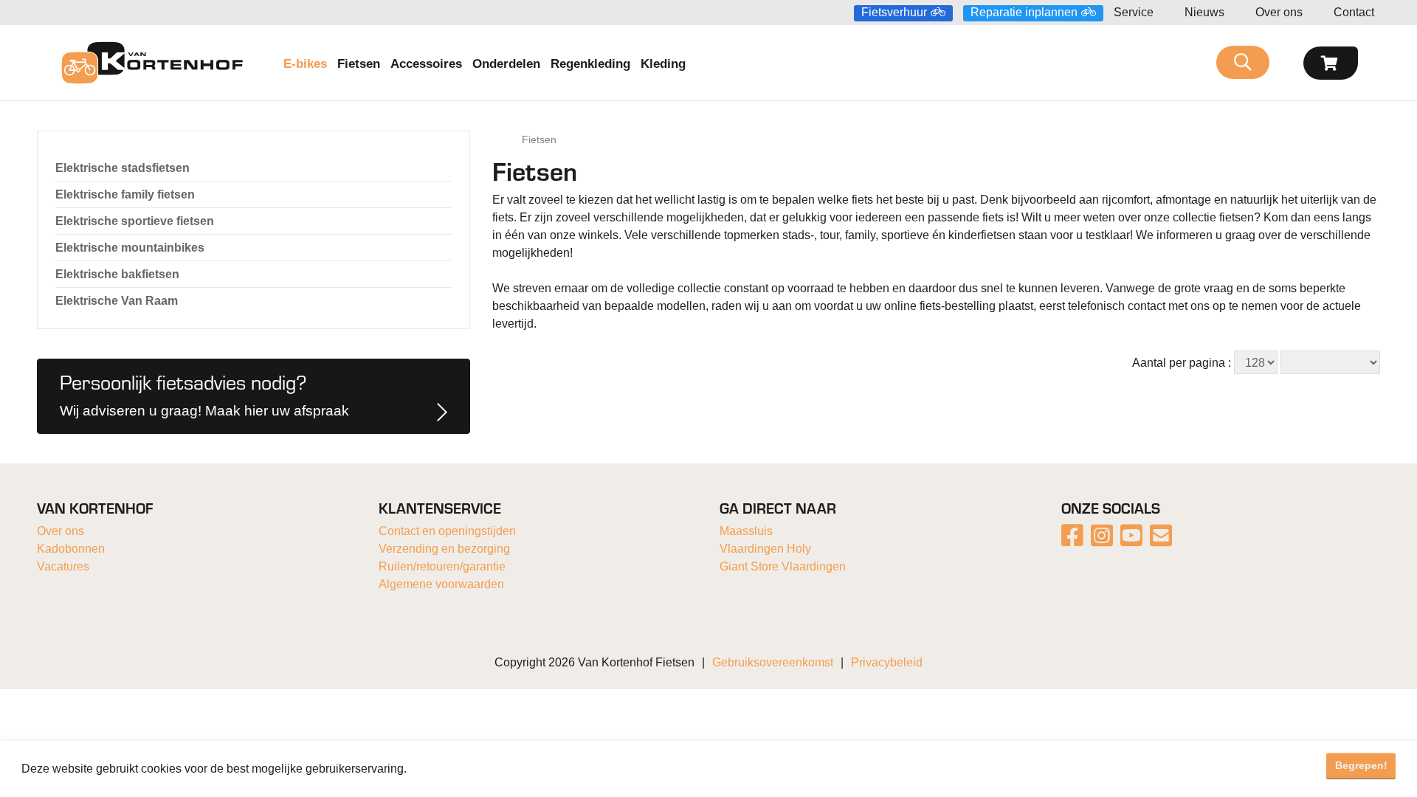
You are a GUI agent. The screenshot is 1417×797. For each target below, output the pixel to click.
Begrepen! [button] (1361, 765)
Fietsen (358, 64)
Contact (1354, 12)
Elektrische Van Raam (116, 300)
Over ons (1279, 12)
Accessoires (426, 64)
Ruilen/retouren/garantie (442, 566)
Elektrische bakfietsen (117, 274)
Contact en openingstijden (447, 531)
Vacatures (63, 566)
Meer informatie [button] (452, 768)
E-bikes (305, 64)
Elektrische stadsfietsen (122, 168)
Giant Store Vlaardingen (783, 566)
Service (1134, 12)
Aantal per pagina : (1181, 362)
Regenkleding (590, 64)
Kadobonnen (71, 548)
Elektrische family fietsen (125, 194)
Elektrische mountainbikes (129, 247)
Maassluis (746, 531)
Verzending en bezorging (444, 548)
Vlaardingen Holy (765, 548)
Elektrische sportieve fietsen (134, 221)
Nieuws (1204, 12)
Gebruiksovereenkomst (772, 662)
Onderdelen (506, 64)
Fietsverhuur (894, 12)
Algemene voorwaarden (441, 584)
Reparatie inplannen (1024, 12)
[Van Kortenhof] (152, 62)
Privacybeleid (887, 662)
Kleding (663, 64)
